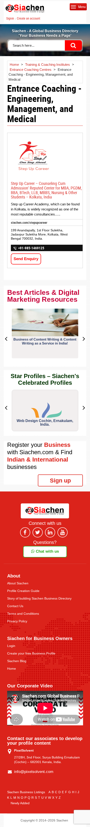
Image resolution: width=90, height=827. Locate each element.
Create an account (28, 18)
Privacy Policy (17, 621)
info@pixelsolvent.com (33, 772)
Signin (10, 18)
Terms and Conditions (23, 613)
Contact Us (15, 606)
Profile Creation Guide (23, 591)
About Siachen (17, 583)
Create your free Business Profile (31, 653)
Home (11, 668)
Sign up (60, 480)
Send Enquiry (26, 259)
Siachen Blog (16, 661)
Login (11, 646)
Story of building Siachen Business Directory (39, 598)
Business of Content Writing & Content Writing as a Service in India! (44, 341)
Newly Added (20, 803)
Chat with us (47, 551)
